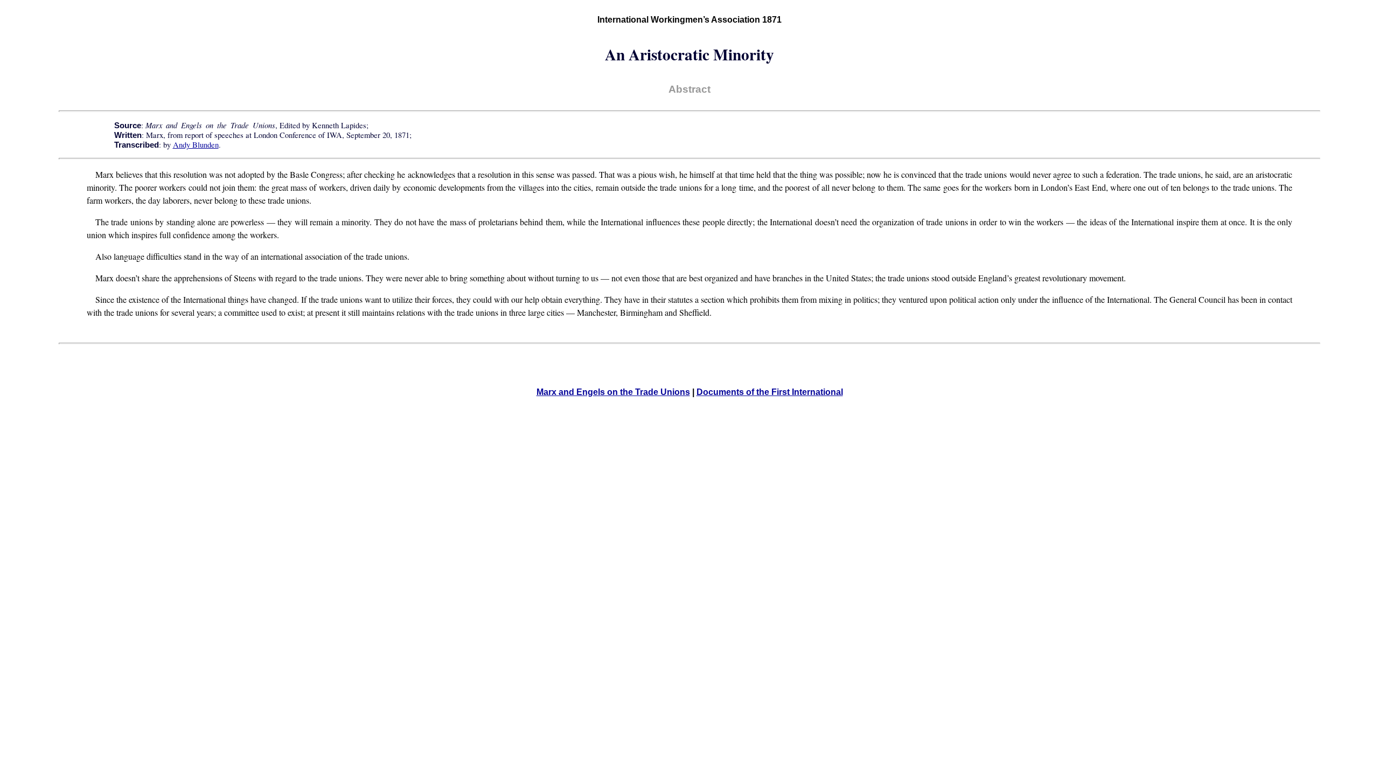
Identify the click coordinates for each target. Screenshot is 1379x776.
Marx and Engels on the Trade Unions (613, 392)
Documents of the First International (770, 392)
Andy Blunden (196, 145)
